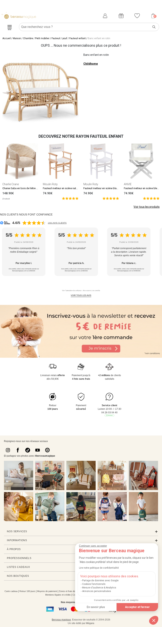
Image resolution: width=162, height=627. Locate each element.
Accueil (6, 38)
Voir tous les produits (147, 206)
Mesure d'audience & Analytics (99, 587)
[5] (70, 198)
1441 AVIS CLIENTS (57, 223)
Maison (17, 38)
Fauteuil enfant (77, 38)
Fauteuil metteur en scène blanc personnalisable (110, 188)
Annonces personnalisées (96, 591)
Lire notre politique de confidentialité (99, 567)
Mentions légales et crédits (58, 595)
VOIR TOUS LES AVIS (81, 295)
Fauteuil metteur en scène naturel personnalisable (71, 188)
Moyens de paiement (47, 591)
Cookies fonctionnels (93, 584)
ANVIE (128, 184)
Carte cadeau (11, 591)
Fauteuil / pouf (59, 38)
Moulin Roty (50, 184)
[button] (153, 620)
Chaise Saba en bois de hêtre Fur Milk (23, 188)
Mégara (90, 623)
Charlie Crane (10, 184)
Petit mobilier (42, 38)
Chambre (28, 38)
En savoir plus (96, 607)
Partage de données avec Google (100, 580)
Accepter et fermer (137, 607)
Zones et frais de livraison (71, 591)
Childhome (90, 63)
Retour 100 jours (27, 591)
